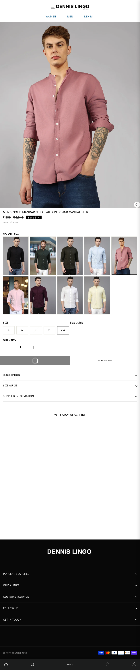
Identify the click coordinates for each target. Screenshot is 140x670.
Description (11, 375)
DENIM (88, 16)
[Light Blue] (97, 255)
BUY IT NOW (49, 359)
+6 (16, 526)
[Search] (43, 664)
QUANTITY (9, 340)
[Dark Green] (43, 255)
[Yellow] (97, 295)
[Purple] (43, 295)
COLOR (11, 234)
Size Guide (10, 385)
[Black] (15, 255)
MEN (70, 16)
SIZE (43, 322)
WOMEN (51, 16)
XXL (63, 330)
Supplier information (18, 396)
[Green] (70, 255)
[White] (70, 295)
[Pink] (124, 255)
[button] (58, 463)
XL (49, 330)
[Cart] (96, 664)
